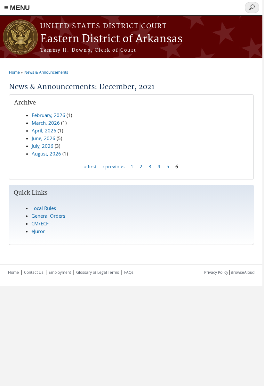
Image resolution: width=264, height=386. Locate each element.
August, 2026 (46, 153)
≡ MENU (17, 7)
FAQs (128, 272)
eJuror (38, 231)
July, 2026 (42, 146)
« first (90, 166)
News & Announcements (46, 72)
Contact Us (34, 272)
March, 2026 (46, 123)
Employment (60, 272)
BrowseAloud (242, 272)
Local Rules (43, 208)
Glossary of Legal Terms (97, 272)
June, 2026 (43, 138)
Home (14, 72)
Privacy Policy (216, 272)
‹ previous (113, 166)
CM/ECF (40, 223)
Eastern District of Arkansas (111, 39)
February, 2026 (48, 115)
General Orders (48, 216)
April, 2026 (44, 130)
